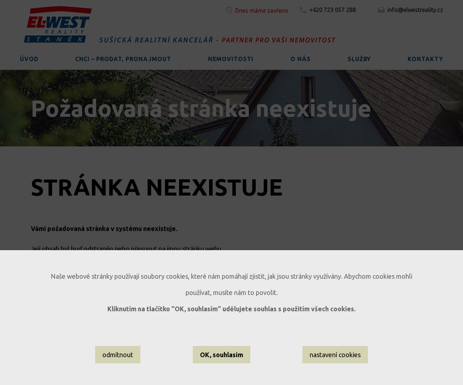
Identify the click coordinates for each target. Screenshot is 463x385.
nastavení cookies (335, 354)
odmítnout (117, 354)
